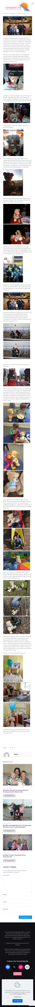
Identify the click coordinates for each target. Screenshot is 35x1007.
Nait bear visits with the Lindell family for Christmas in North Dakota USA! (16, 791)
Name (5, 894)
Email (5, 902)
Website (5, 909)
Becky (14, 13)
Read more (17, 997)
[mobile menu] (32, 3)
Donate (17, 974)
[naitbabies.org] (17, 6)
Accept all (17, 1001)
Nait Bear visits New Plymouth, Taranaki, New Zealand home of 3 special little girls (17, 826)
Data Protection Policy (19, 994)
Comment (6, 875)
